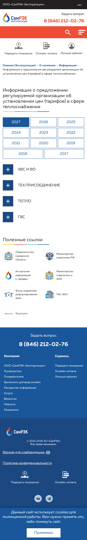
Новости (9, 404)
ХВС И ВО (26, 169)
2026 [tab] (43, 122)
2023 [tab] (43, 133)
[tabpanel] (43, 193)
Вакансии (10, 399)
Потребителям (14, 376)
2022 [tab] (71, 133)
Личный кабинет (66, 376)
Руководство (12, 371)
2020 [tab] (43, 143)
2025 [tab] (71, 122)
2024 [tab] (16, 133)
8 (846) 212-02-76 (64, 21)
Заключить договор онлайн (22, 382)
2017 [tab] (64, 154)
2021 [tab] (16, 143)
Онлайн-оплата (65, 371)
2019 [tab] (71, 143)
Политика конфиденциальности (27, 463)
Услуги (8, 393)
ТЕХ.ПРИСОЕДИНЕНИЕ (39, 185)
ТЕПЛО (24, 201)
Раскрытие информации (20, 388)
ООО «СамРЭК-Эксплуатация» (24, 365)
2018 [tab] (23, 154)
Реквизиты (11, 410)
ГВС (21, 217)
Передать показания (69, 365)
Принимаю (43, 533)
